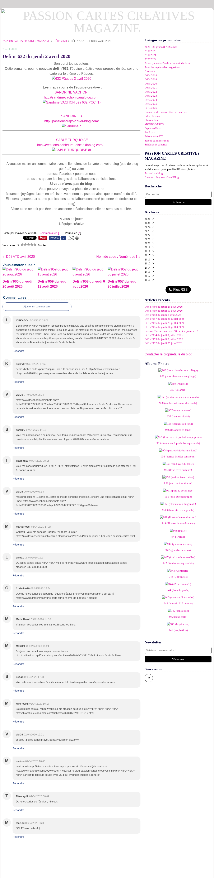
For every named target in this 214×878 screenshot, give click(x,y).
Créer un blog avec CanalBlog (162, 177)
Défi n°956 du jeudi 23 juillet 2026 (165, 323)
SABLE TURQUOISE (72, 140)
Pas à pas (150, 132)
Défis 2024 (151, 99)
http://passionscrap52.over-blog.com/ (71, 121)
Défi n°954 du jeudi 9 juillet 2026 (164, 335)
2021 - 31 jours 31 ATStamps (161, 46)
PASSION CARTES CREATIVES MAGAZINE (26, 41)
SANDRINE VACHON (71, 92)
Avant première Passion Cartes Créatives (167, 63)
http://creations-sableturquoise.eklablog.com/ (70, 145)
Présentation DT (154, 136)
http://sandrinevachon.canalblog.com (71, 97)
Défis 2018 (151, 75)
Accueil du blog (154, 173)
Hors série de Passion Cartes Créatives (166, 112)
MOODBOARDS (154, 124)
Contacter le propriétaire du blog (168, 354)
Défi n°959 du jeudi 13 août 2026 (164, 310)
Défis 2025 (151, 103)
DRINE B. (75, 116)
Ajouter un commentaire (37, 306)
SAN (64, 116)
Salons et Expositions (157, 140)
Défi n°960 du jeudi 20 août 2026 (164, 306)
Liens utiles (151, 120)
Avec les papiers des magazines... (163, 67)
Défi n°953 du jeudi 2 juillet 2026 (164, 339)
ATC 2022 (150, 59)
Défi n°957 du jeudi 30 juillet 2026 (165, 318)
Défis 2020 (60, 41)
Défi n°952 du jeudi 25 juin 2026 (163, 343)
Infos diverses (152, 116)
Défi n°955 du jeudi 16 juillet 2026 (165, 326)
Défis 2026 (151, 108)
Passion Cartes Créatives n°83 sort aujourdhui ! (171, 331)
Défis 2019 (151, 79)
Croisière (150, 71)
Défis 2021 (151, 87)
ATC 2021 (150, 55)
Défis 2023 (151, 95)
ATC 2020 (150, 51)
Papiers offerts (152, 128)
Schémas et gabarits (156, 144)
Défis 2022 (151, 91)
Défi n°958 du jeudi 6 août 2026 (163, 314)
